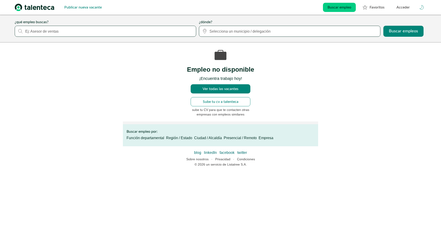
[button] (421, 7)
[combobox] (105, 31)
